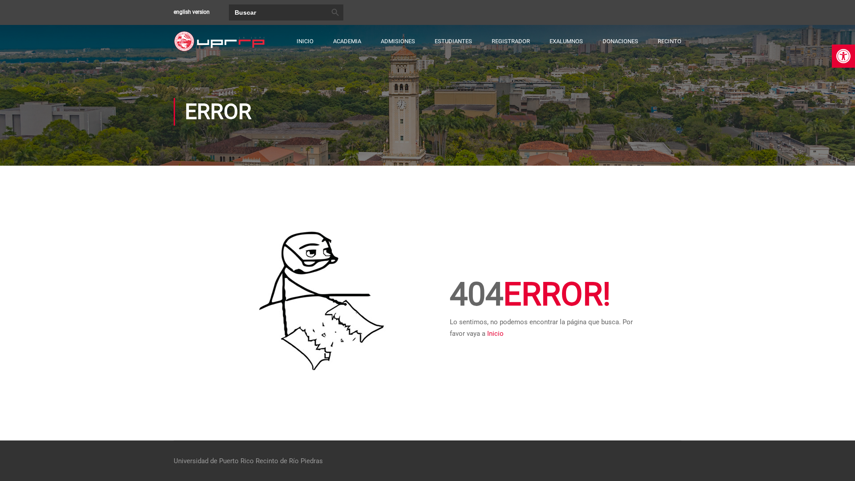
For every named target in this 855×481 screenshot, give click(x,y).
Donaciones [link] (620, 41)
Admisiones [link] (398, 41)
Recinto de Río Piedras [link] (289, 461)
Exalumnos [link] (566, 41)
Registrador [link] (511, 41)
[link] (843, 56)
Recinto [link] (669, 41)
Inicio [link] (305, 41)
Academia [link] (347, 41)
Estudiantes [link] (453, 41)
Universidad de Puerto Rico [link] (214, 461)
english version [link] (192, 12)
